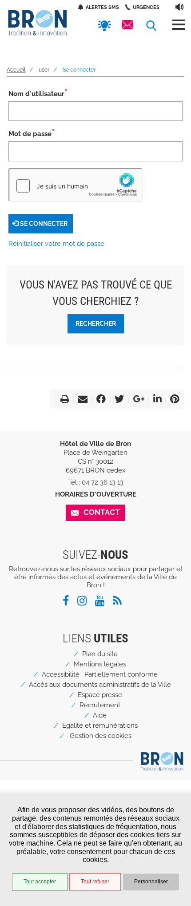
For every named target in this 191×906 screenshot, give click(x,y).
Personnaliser (151, 881)
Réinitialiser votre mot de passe (56, 244)
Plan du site (100, 654)
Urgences (146, 7)
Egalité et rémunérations (100, 726)
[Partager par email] (81, 400)
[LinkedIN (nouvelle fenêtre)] (155, 400)
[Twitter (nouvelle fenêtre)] (117, 400)
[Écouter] (179, 6)
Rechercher (96, 323)
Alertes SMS (102, 7)
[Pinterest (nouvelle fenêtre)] (173, 400)
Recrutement (100, 705)
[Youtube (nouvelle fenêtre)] (103, 602)
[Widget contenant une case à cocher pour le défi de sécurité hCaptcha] (75, 185)
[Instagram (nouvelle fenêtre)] (85, 602)
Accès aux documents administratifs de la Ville (100, 685)
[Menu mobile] (178, 24)
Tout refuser (95, 881)
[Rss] (120, 602)
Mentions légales (100, 664)
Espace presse (100, 695)
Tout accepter (40, 881)
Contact (102, 512)
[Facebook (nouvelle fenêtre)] (99, 400)
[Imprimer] (63, 400)
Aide (100, 715)
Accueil (16, 70)
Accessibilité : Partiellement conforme (100, 674)
